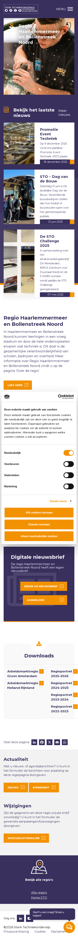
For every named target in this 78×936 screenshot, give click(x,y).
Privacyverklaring (16, 931)
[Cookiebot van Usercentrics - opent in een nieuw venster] (58, 396)
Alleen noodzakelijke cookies (39, 536)
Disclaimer (58, 931)
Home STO (39, 897)
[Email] (57, 742)
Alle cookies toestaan (39, 512)
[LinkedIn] (34, 742)
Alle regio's (39, 892)
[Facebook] (42, 742)
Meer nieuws (64, 113)
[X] (49, 742)
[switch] (68, 464)
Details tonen (58, 501)
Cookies (40, 931)
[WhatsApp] (65, 742)
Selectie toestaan (39, 524)
